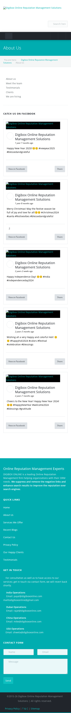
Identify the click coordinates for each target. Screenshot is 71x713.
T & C (25, 708)
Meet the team (14, 83)
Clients (10, 92)
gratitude (26, 408)
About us (11, 78)
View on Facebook (16, 169)
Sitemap (35, 708)
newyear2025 (47, 148)
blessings (28, 344)
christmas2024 (51, 212)
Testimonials (13, 87)
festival (43, 340)
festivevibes (23, 216)
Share (60, 169)
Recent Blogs (10, 529)
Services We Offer (13, 522)
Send (8, 680)
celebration (14, 344)
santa (11, 216)
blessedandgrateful (19, 152)
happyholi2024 (20, 340)
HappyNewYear (23, 404)
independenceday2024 (21, 280)
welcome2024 (41, 404)
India (47, 276)
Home (6, 507)
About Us (8, 515)
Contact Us (9, 537)
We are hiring (13, 96)
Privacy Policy (10, 544)
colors (33, 340)
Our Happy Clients (13, 552)
